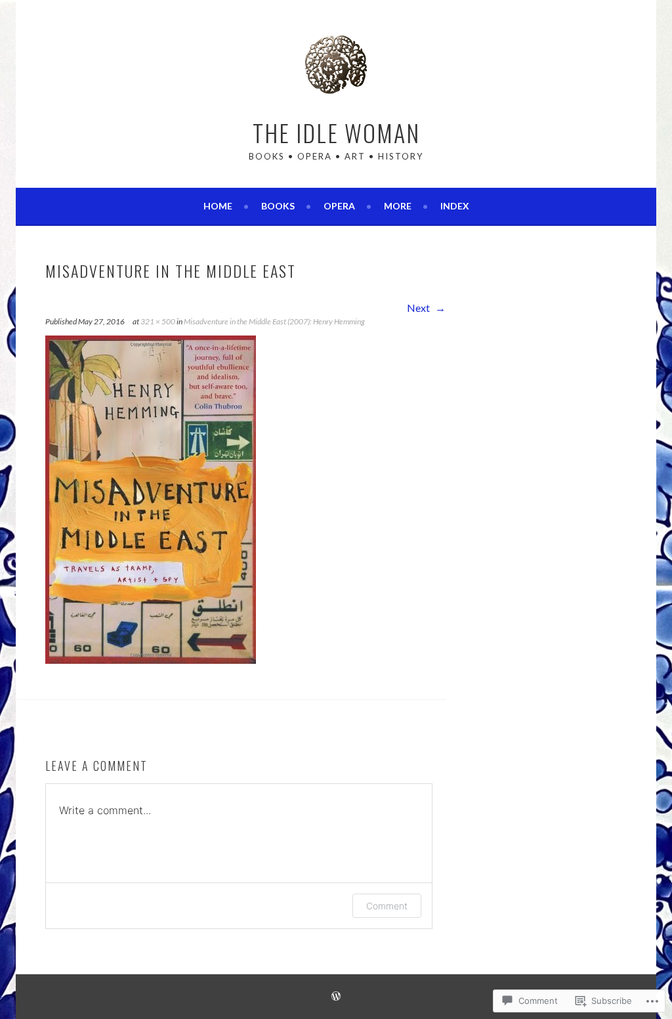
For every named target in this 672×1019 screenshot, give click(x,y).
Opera (339, 205)
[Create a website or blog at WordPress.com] (336, 997)
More (397, 205)
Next (419, 307)
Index (454, 205)
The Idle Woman (336, 132)
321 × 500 (157, 321)
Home (217, 205)
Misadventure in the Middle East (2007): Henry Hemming (274, 321)
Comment (387, 905)
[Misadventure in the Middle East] (150, 659)
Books (278, 205)
